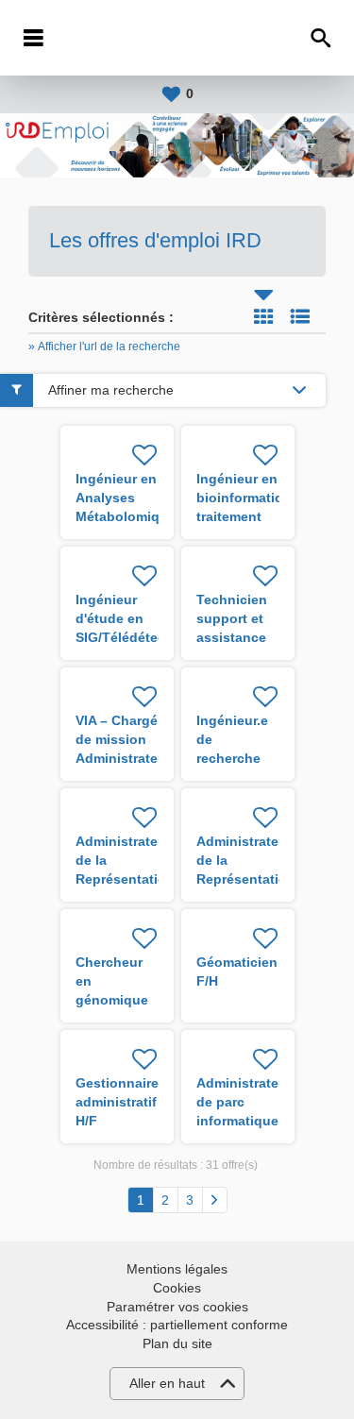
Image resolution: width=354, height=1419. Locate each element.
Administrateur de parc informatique (244, 1101)
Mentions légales (177, 1268)
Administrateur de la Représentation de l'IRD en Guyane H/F (245, 879)
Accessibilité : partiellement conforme (177, 1324)
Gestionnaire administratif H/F (117, 1101)
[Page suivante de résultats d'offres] (215, 1200)
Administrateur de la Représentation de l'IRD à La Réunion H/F (125, 879)
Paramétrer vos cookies (177, 1306)
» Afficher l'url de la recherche (104, 346)
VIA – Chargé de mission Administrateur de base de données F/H (123, 758)
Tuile (263, 316)
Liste (300, 316)
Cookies (177, 1287)
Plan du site (177, 1343)
